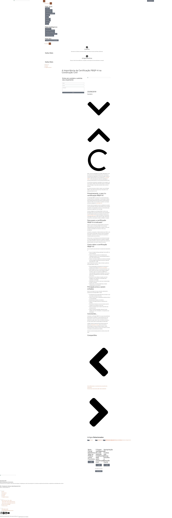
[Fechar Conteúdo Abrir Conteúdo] (50, 44)
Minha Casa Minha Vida (91, 215)
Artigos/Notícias (87, 58)
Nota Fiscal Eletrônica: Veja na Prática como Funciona (92, 454)
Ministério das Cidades (103, 267)
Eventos (87, 49)
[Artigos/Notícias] (87, 56)
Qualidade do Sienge (95, 324)
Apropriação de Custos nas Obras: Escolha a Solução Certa (108, 456)
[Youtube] (8, 513)
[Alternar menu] (44, 1)
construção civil (99, 203)
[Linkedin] (6, 513)
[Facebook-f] (1, 513)
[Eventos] (87, 47)
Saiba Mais (49, 53)
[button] (98, 109)
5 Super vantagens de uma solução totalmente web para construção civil (100, 456)
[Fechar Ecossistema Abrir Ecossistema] (51, 3)
